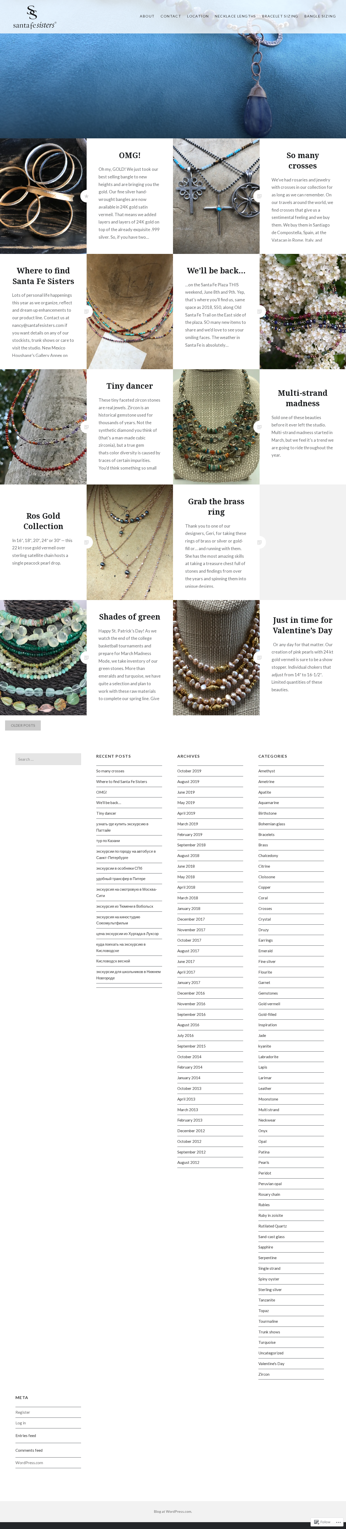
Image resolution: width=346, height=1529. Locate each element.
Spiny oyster (268, 1279)
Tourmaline (268, 1321)
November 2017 (191, 929)
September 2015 (191, 1046)
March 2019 (187, 824)
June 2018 (186, 866)
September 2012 (191, 1152)
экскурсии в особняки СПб (119, 868)
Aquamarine (268, 802)
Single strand (269, 1268)
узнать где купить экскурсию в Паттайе (122, 827)
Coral (263, 898)
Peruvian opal (270, 1183)
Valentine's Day (271, 1363)
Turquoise (267, 1342)
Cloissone (266, 876)
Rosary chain (269, 1194)
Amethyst (266, 771)
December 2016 (191, 993)
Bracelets (266, 834)
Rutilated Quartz (272, 1226)
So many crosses (110, 771)
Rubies (264, 1204)
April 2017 (186, 972)
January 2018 (188, 908)
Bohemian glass (271, 824)
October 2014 (189, 1056)
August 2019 (188, 781)
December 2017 (191, 919)
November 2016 (191, 1003)
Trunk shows (269, 1332)
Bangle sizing (320, 16)
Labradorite (268, 1056)
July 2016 (185, 1035)
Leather (265, 1088)
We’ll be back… (108, 802)
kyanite (264, 1046)
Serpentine (267, 1257)
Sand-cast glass (271, 1236)
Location (198, 16)
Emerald (265, 950)
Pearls (263, 1162)
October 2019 (189, 771)
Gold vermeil (269, 1003)
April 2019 (186, 813)
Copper (264, 887)
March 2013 (187, 1109)
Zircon (264, 1374)
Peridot (264, 1173)
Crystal (264, 919)
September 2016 (191, 1014)
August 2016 (188, 1024)
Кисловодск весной (113, 961)
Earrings (265, 940)
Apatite (264, 792)
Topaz (263, 1310)
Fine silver (267, 961)
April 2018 (186, 887)
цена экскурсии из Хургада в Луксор (127, 933)
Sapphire (265, 1247)
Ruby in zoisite (270, 1215)
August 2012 (188, 1162)
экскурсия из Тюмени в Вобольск (124, 906)
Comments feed (29, 1450)
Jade (262, 1035)
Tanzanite (266, 1300)
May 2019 (186, 802)
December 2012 (191, 1130)
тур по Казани (108, 840)
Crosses (265, 908)
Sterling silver (270, 1289)
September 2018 (191, 845)
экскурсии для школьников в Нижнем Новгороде (128, 974)
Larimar (265, 1077)
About (147, 16)
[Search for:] (48, 759)
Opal (262, 1141)
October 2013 (189, 1088)
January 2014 (188, 1077)
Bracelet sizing (280, 16)
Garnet (264, 982)
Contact (171, 16)
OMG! (101, 792)
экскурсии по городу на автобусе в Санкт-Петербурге (126, 854)
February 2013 (189, 1120)
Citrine (264, 866)
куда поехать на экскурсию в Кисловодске (121, 947)
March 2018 (187, 898)
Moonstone (268, 1099)
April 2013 (186, 1099)
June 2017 (186, 961)
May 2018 (186, 876)
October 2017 (189, 940)
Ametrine (266, 781)
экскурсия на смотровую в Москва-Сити (126, 892)
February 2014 (189, 1067)
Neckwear (267, 1120)
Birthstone (267, 813)
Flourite (265, 972)
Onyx (262, 1130)
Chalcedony (268, 855)
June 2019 (186, 792)
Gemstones (268, 993)
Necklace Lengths (235, 16)
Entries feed (25, 1435)
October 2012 (189, 1141)
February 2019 (189, 834)
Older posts (23, 725)
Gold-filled (267, 1014)
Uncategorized (270, 1353)
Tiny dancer (106, 813)
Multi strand (268, 1109)
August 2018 (188, 855)
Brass (263, 845)
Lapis (262, 1067)
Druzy (263, 929)
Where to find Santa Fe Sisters (121, 781)
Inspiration (267, 1024)
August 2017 (188, 950)
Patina (264, 1152)
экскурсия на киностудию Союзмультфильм (118, 920)
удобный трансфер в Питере (120, 878)
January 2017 (188, 982)
